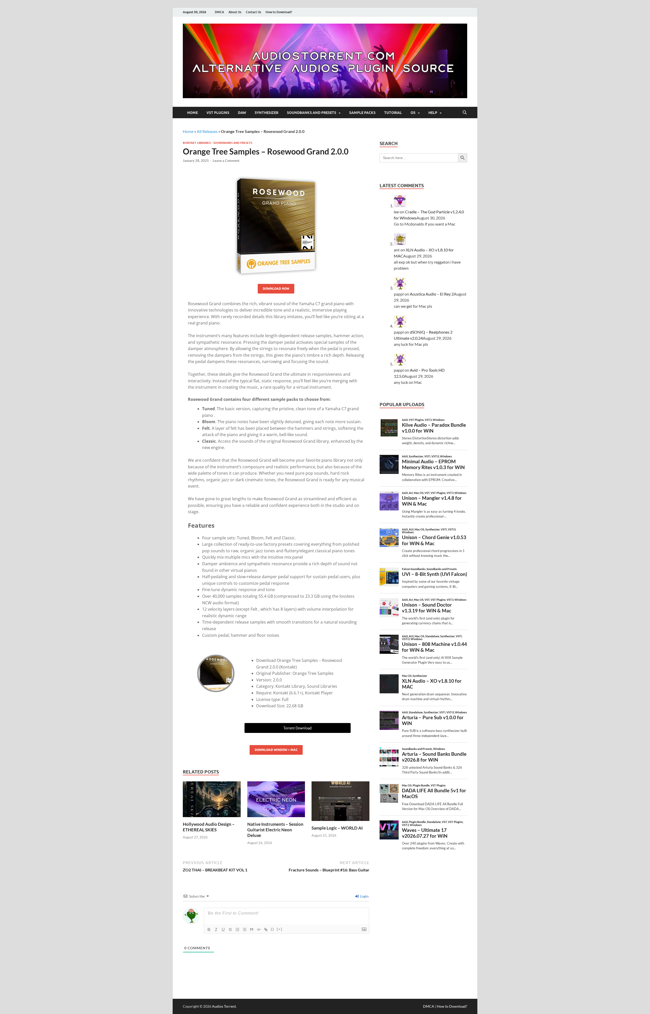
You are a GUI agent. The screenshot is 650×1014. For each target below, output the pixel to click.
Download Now (276, 288)
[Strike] (230, 929)
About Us (235, 12)
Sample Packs (362, 113)
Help (432, 113)
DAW (242, 113)
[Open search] (464, 112)
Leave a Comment (226, 161)
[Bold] (209, 929)
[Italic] (216, 929)
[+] (279, 929)
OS (413, 113)
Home (192, 113)
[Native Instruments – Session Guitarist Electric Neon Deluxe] (276, 800)
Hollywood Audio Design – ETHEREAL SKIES (209, 826)
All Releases (207, 131)
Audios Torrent (224, 1006)
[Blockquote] (251, 929)
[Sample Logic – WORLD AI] (340, 802)
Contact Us (253, 12)
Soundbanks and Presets (311, 113)
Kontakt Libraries (197, 143)
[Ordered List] (237, 929)
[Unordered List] (244, 929)
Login (364, 896)
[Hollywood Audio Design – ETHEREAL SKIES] (212, 800)
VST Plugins (217, 113)
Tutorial (393, 113)
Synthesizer (266, 113)
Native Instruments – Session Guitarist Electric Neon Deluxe (275, 829)
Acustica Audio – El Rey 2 (432, 293)
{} (272, 929)
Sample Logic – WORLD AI (337, 828)
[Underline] (223, 929)
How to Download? (279, 12)
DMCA (219, 12)
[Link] (265, 929)
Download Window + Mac (276, 750)
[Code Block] (258, 929)
